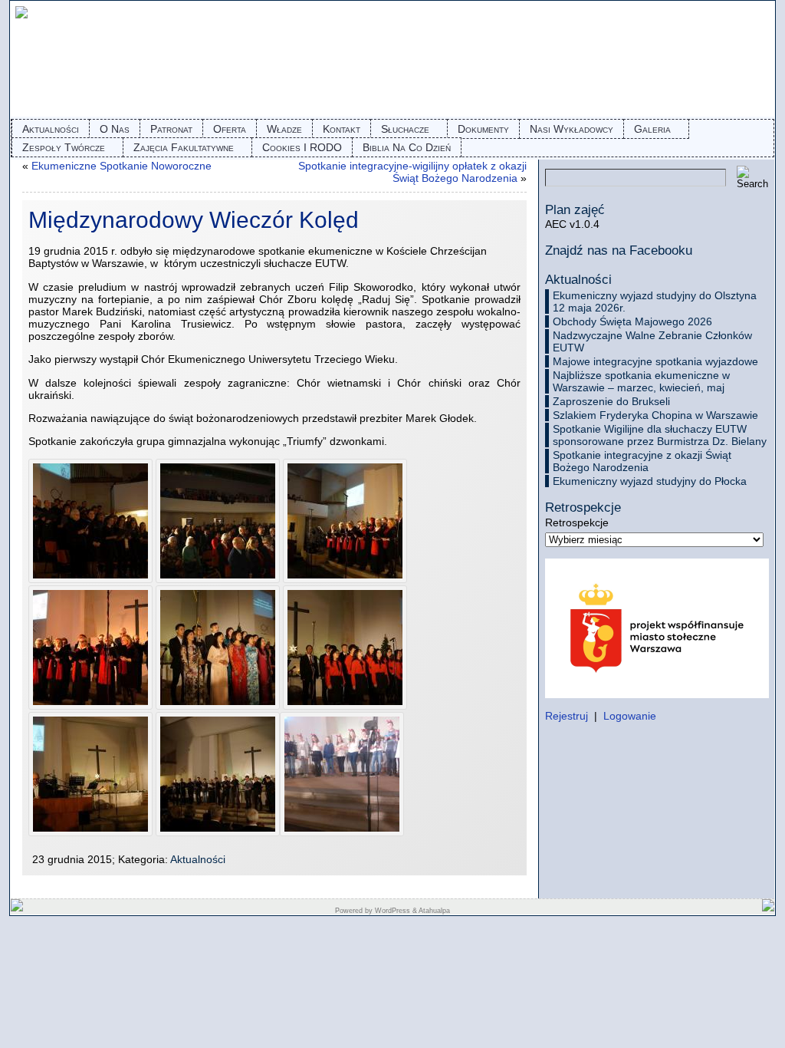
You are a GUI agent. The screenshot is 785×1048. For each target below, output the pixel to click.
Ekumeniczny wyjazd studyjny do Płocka (650, 481)
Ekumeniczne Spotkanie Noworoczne (121, 166)
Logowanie (629, 716)
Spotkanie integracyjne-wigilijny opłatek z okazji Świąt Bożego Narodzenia (412, 172)
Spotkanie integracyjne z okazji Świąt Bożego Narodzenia (642, 461)
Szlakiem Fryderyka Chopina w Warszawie (655, 415)
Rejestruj (566, 716)
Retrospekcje (577, 522)
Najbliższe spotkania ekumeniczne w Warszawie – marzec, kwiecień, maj (641, 381)
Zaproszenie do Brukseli (611, 401)
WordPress (392, 911)
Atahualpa (434, 911)
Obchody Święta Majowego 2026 (632, 321)
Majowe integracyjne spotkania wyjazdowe (655, 361)
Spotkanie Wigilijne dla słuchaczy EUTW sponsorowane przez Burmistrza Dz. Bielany (660, 435)
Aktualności (197, 859)
